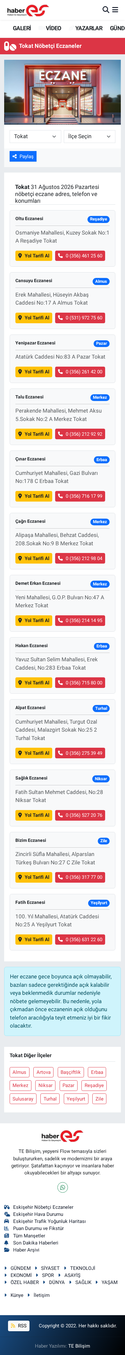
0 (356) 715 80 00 (84, 683)
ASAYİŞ (72, 1275)
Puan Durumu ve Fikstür (38, 1228)
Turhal (50, 1099)
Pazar (68, 1085)
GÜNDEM (21, 1268)
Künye (17, 1295)
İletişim (42, 1295)
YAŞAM (110, 1282)
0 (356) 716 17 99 (84, 496)
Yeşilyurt (76, 1099)
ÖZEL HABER (25, 1282)
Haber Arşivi (26, 1250)
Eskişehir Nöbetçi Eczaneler (43, 1207)
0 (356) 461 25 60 (84, 256)
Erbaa (97, 1072)
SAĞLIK (83, 1282)
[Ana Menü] (115, 9)
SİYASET (50, 1268)
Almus (19, 1072)
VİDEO (53, 28)
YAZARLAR (88, 28)
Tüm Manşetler (29, 1236)
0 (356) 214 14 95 (84, 620)
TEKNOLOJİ (82, 1268)
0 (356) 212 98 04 (84, 558)
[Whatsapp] (62, 1187)
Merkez (20, 1085)
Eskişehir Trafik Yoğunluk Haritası (49, 1221)
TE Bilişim (79, 1346)
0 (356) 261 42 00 (84, 372)
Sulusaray (23, 1099)
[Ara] (106, 9)
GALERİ (21, 28)
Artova (44, 1072)
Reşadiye (94, 1085)
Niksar (45, 1085)
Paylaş (27, 156)
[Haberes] (28, 9)
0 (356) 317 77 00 (84, 877)
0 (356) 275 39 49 (84, 753)
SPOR (48, 1275)
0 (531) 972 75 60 (84, 318)
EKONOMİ (21, 1275)
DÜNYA (57, 1282)
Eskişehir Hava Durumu (38, 1214)
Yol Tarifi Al (37, 256)
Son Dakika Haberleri (35, 1243)
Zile (100, 1099)
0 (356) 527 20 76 (84, 815)
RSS (22, 1326)
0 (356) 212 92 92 (84, 434)
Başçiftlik (71, 1072)
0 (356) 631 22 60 (84, 939)
